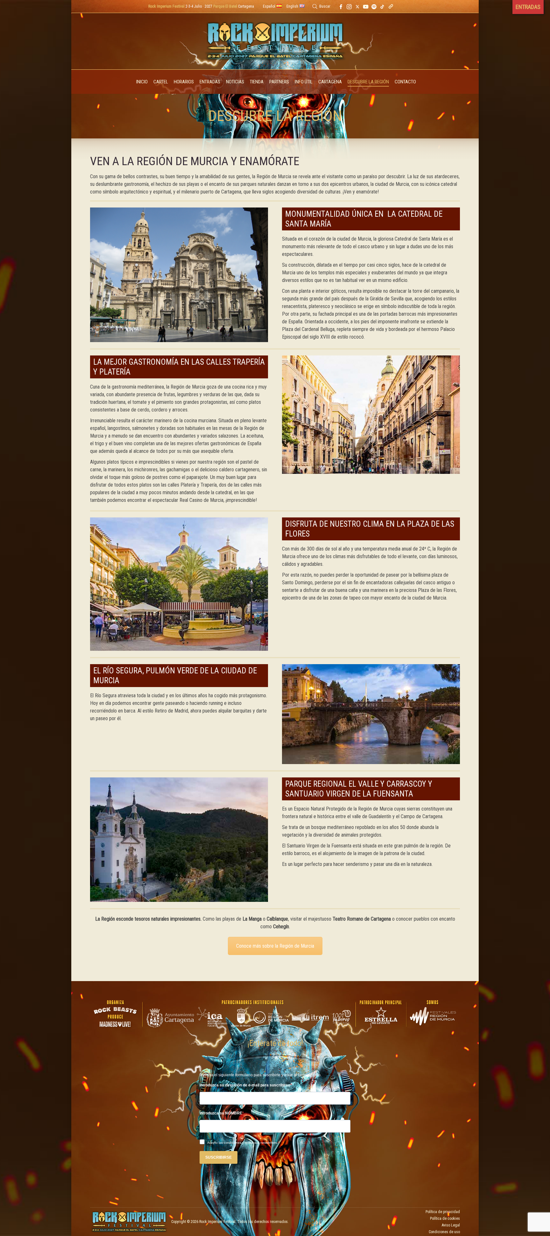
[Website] (391, 6)
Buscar (324, 6)
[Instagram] (349, 6)
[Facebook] (341, 6)
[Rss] (374, 6)
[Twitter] (357, 6)
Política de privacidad (443, 1212)
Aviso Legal (451, 1225)
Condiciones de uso (444, 1232)
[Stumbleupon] (382, 6)
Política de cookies (445, 1218)
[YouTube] (366, 6)
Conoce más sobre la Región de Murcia (275, 946)
